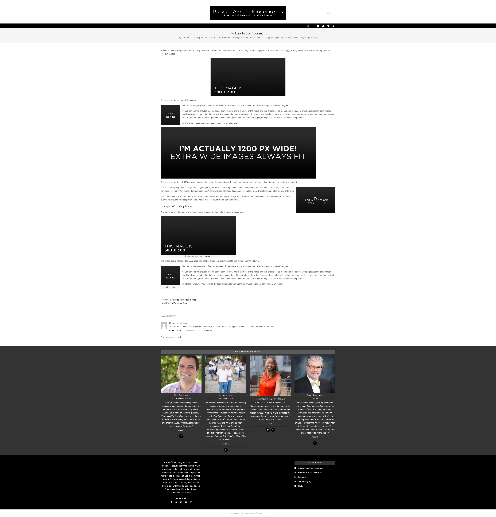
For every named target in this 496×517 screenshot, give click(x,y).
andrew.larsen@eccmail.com (311, 468)
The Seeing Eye (305, 481)
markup (314, 37)
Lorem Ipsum (249, 37)
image (307, 37)
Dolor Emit (227, 37)
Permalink (208, 331)
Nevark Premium (245, 513)
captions (288, 37)
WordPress (262, 513)
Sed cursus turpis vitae (185, 300)
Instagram (302, 477)
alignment (278, 37)
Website (181, 430)
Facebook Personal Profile (310, 472)
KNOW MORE (181, 498)
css (301, 37)
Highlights (237, 37)
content (295, 37)
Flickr (300, 486)
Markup (258, 37)
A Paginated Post (179, 303)
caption (207, 256)
